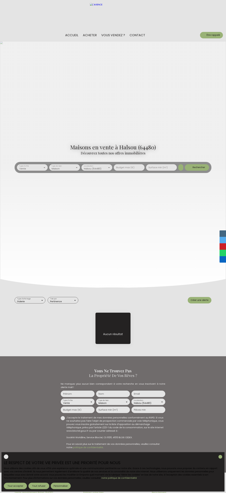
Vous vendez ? (113, 35)
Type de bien (57, 166)
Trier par (53, 299)
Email (137, 393)
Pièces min (140, 409)
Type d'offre (24, 166)
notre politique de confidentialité (119, 477)
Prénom (67, 393)
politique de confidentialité (88, 447)
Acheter (90, 35)
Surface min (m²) (158, 167)
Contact (137, 35)
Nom (101, 393)
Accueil (71, 35)
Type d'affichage (24, 299)
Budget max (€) (125, 167)
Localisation (88, 166)
